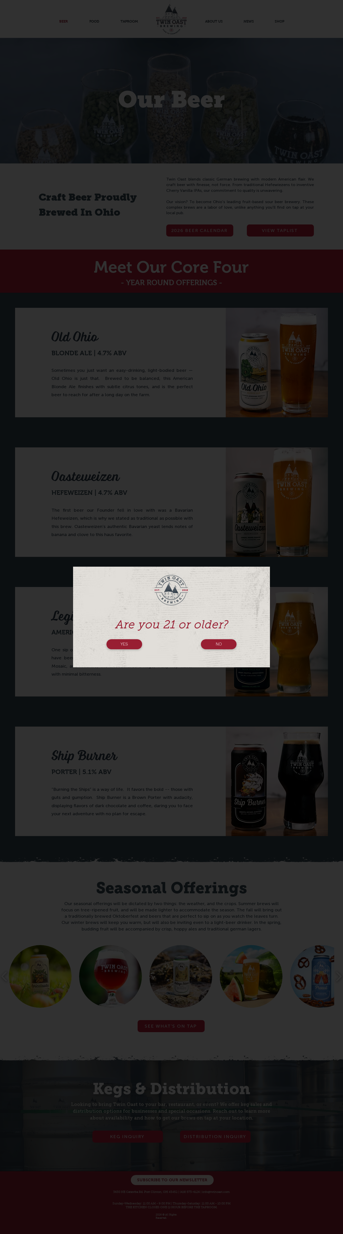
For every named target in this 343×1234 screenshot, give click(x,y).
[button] (124, 644)
